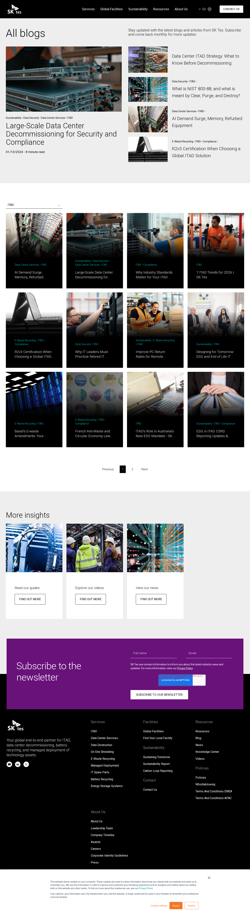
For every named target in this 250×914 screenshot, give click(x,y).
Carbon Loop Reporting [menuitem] (158, 771)
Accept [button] (176, 905)
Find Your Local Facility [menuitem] (157, 738)
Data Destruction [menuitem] (101, 745)
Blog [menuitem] (198, 738)
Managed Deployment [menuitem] (105, 765)
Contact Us (231, 9)
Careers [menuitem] (96, 849)
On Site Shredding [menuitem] (102, 752)
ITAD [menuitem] (94, 731)
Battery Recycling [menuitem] (102, 779)
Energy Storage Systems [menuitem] (107, 786)
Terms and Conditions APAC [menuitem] (213, 798)
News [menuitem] (199, 745)
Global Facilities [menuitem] (111, 9)
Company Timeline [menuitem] (102, 835)
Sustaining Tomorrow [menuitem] (156, 757)
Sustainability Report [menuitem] (156, 764)
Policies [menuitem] (200, 777)
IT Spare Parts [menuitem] (100, 772)
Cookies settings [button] (159, 905)
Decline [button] (191, 905)
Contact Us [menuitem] (150, 789)
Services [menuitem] (88, 9)
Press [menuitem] (95, 862)
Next (144, 469)
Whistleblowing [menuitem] (205, 784)
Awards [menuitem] (95, 842)
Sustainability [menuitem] (138, 9)
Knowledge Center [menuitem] (207, 752)
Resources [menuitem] (161, 9)
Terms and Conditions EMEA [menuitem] (213, 791)
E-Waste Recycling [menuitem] (103, 758)
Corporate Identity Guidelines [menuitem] (109, 855)
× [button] (209, 876)
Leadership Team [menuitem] (102, 828)
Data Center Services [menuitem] (104, 738)
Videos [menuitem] (200, 758)
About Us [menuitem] (181, 9)
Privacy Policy (146, 888)
